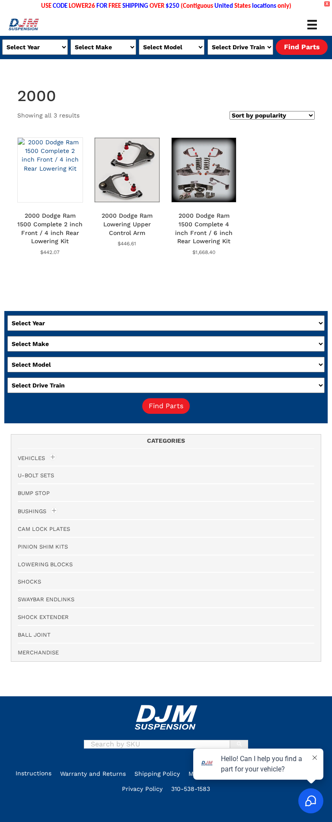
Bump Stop (34, 493)
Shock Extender (43, 617)
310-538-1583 (190, 788)
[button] (22, 809)
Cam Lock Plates (44, 529)
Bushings (32, 511)
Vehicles (31, 458)
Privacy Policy (142, 788)
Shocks (29, 581)
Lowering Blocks (45, 564)
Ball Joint (34, 635)
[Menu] (312, 24)
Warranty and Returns (93, 773)
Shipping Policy (157, 773)
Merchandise (38, 652)
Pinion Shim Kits (43, 546)
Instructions (33, 773)
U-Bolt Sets (36, 475)
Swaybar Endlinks (46, 599)
